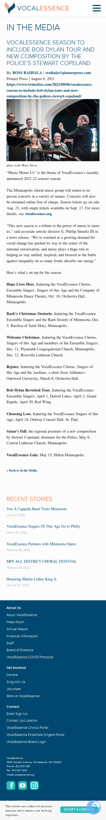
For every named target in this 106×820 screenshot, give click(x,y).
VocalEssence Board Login (26, 742)
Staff (10, 643)
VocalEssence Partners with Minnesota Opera (41, 543)
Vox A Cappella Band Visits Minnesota (37, 508)
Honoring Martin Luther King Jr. (32, 579)
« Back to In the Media (22, 470)
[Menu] (98, 9)
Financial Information (22, 636)
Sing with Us (16, 682)
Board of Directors (20, 650)
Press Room (15, 622)
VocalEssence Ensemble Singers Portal (35, 735)
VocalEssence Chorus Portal (27, 728)
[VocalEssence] (36, 8)
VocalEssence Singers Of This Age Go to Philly (43, 526)
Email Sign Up (17, 714)
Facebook (11, 785)
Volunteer (14, 689)
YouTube (22, 785)
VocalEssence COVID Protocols (30, 657)
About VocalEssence (22, 615)
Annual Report (17, 629)
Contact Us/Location (22, 720)
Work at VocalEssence (23, 696)
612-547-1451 (22, 766)
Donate (12, 675)
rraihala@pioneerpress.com (68, 72)
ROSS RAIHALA (27, 72)
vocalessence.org (38, 213)
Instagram (34, 785)
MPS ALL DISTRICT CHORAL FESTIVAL (42, 561)
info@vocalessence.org (20, 774)
